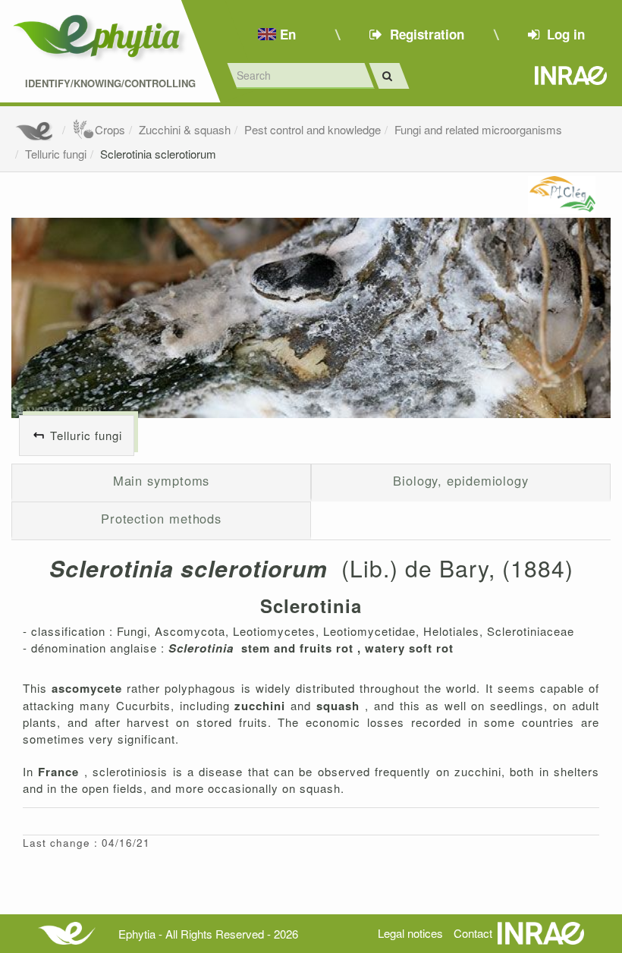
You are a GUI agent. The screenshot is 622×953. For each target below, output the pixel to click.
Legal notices (410, 933)
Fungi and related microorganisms (478, 129)
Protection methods (161, 518)
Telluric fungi (55, 154)
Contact (473, 933)
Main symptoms (161, 480)
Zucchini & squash (185, 129)
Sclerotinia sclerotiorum (158, 154)
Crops (110, 129)
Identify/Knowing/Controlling (110, 83)
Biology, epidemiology (461, 480)
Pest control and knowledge (312, 129)
